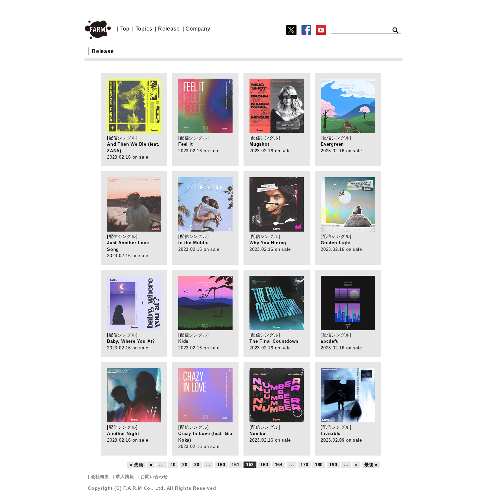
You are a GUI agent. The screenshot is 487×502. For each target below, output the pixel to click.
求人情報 (125, 476)
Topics (143, 29)
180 (319, 464)
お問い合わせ (154, 476)
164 (279, 464)
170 (304, 464)
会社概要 (100, 476)
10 (173, 464)
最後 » (371, 464)
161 (235, 464)
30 (196, 464)
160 (221, 464)
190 (333, 464)
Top (125, 29)
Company (198, 29)
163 (264, 464)
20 (185, 464)
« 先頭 (136, 464)
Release (169, 29)
